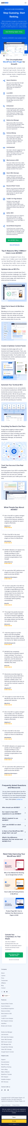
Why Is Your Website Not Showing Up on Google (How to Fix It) (14, 874)
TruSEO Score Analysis (7, 1018)
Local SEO (4, 1016)
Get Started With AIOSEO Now (14, 955)
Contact (3, 988)
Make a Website (5, 1072)
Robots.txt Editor (5, 1011)
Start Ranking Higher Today (14, 32)
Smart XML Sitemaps (6, 1039)
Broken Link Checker (6, 1026)
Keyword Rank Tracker (7, 1003)
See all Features (15, 245)
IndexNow (3, 1023)
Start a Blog (4, 1069)
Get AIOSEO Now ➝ (14, 240)
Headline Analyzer (6, 1079)
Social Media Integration (7, 1008)
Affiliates (3, 983)
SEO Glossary (4, 1081)
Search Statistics (5, 1006)
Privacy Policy (16, 1105)
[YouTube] (6, 991)
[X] (1, 991)
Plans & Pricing (5, 1064)
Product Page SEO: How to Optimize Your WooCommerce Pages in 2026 (14, 913)
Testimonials (4, 980)
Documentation (5, 1062)
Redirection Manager (6, 1032)
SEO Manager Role (6, 1044)
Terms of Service (6, 1105)
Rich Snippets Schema (7, 1021)
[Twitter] (1, 1090)
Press (2, 978)
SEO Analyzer (4, 1076)
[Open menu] (25, 3)
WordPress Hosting (6, 1067)
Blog (2, 985)
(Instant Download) (14, 959)
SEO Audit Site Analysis (7, 1037)
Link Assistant (4, 1034)
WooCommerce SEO (6, 1013)
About (3, 973)
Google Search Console (7, 1051)
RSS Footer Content (6, 1042)
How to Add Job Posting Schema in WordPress (14, 893)
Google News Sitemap (7, 1047)
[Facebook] (4, 991)
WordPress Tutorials (6, 1074)
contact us (19, 799)
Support (3, 1059)
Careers (3, 975)
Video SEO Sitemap (6, 1049)
